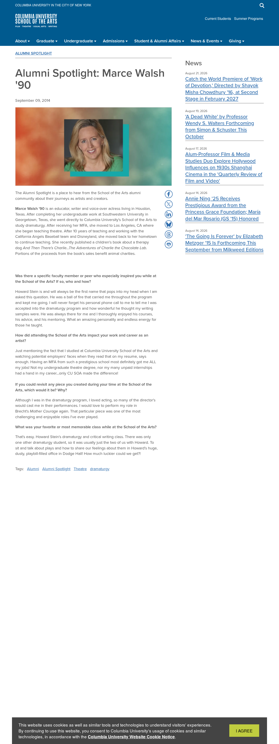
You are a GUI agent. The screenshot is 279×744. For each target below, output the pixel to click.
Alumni (33, 469)
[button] (169, 194)
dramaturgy (99, 469)
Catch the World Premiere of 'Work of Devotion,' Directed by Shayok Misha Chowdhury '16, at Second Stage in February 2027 (223, 88)
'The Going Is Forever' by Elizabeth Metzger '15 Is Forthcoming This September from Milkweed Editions (224, 243)
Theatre (80, 469)
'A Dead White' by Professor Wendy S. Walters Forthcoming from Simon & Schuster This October (219, 126)
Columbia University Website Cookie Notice (131, 737)
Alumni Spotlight (33, 53)
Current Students (218, 18)
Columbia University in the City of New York (53, 5)
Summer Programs (248, 18)
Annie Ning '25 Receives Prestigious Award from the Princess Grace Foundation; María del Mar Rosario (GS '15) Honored (222, 208)
